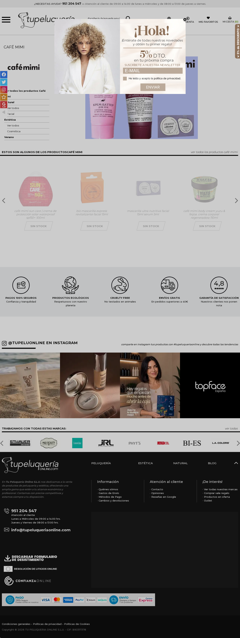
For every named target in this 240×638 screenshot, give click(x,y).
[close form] (185, 19)
